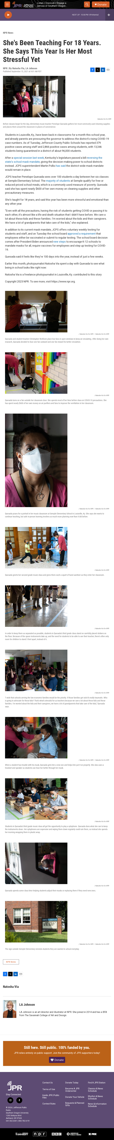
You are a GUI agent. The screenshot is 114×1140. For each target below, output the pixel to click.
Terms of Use (48, 1089)
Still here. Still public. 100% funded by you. (57, 1047)
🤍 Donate (57, 1060)
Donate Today (71, 1083)
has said (61, 165)
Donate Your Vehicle (74, 1097)
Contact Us (47, 1083)
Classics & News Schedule (95, 1090)
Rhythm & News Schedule (95, 1097)
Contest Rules (49, 1104)
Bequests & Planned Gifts (74, 1104)
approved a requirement (82, 233)
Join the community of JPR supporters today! (76, 1053)
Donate (102, 4)
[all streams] (109, 15)
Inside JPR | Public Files (50, 1096)
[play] (8, 15)
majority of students (58, 180)
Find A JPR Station (96, 1083)
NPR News (8, 32)
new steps (59, 241)
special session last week (29, 157)
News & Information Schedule (97, 1105)
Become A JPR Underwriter (72, 1090)
